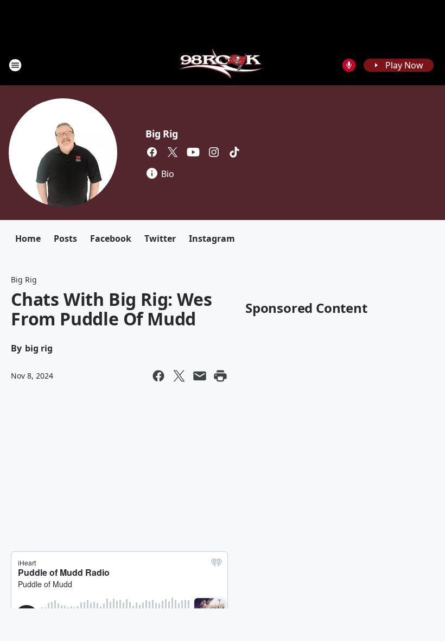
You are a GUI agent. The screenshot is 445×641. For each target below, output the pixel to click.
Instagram (212, 238)
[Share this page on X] (179, 376)
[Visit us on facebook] (151, 152)
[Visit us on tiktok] (234, 152)
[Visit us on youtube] (193, 152)
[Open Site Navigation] (15, 65)
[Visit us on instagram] (213, 152)
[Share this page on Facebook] (158, 376)
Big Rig (161, 133)
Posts (65, 238)
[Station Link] (223, 65)
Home (28, 238)
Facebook (110, 238)
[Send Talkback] (348, 65)
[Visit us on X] (172, 152)
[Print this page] (220, 376)
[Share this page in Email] (199, 376)
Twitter (160, 238)
